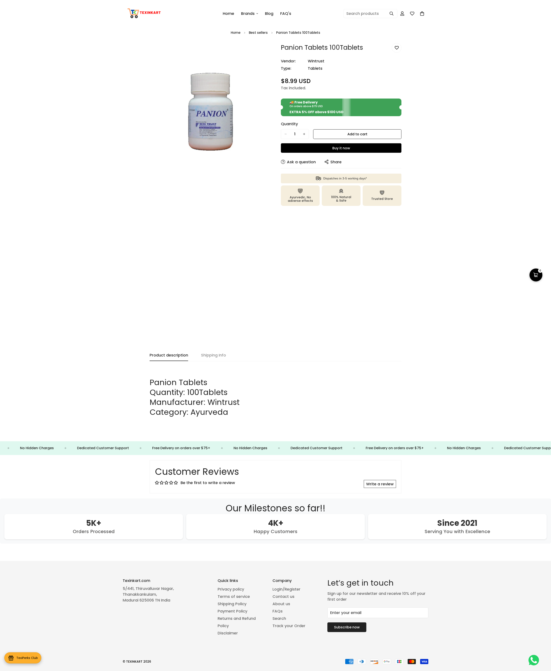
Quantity (289, 123)
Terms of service (234, 596)
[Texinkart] (145, 13)
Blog (269, 13)
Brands (248, 13)
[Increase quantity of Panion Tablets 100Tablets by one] (304, 134)
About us (281, 603)
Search (279, 618)
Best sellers (258, 32)
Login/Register (286, 589)
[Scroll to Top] (543, 647)
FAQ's (285, 13)
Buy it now (341, 148)
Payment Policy (232, 611)
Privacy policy (231, 589)
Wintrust (316, 61)
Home (228, 13)
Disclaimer (228, 633)
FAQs (277, 611)
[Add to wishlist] (396, 48)
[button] (422, 14)
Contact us (283, 596)
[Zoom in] (266, 51)
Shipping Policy (232, 603)
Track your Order (288, 625)
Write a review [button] (380, 484)
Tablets (315, 68)
